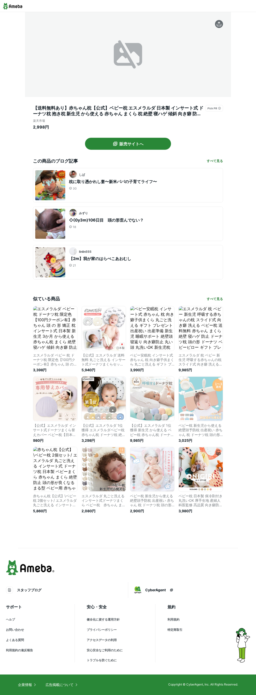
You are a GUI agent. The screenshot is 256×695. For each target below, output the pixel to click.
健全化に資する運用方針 (103, 619)
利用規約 (174, 619)
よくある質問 (15, 640)
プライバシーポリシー (102, 630)
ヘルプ (10, 619)
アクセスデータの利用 (102, 640)
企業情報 (25, 684)
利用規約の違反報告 (19, 650)
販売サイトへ (132, 143)
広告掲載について (60, 684)
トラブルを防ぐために (102, 660)
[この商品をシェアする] (219, 24)
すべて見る (215, 161)
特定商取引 (175, 630)
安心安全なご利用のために (105, 650)
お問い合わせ (15, 630)
